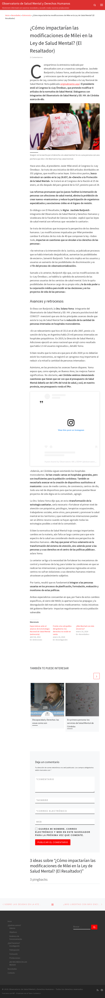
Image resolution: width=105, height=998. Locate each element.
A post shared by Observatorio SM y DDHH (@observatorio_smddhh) (74, 462)
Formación (13, 954)
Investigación (14, 946)
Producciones (14, 958)
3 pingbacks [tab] (39, 879)
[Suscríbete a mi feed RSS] (98, 990)
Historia (12, 928)
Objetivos (13, 932)
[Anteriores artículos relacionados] (90, 676)
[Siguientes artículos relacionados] (97, 676)
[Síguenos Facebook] (102, 990)
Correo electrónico (51, 811)
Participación (14, 950)
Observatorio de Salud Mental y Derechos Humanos (31, 989)
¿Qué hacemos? (14, 943)
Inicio (7, 15)
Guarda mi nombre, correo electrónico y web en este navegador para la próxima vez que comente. (62, 832)
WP (13, 993)
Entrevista (26, 15)
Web (39, 822)
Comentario (45, 779)
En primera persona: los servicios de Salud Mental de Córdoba (80, 723)
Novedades (16, 15)
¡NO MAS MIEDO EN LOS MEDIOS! (18, 963)
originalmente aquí (70, 83)
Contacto (11, 973)
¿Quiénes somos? (14, 925)
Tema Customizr (35, 993)
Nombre (42, 800)
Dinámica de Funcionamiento (15, 937)
